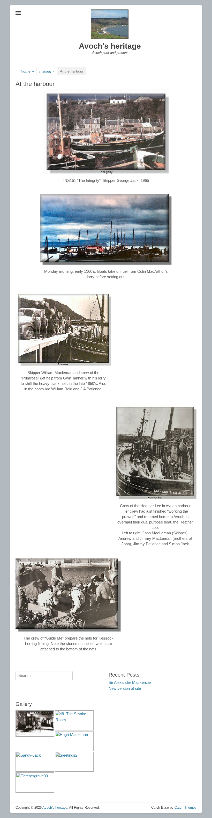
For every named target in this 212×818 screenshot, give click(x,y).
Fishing (47, 71)
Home (27, 71)
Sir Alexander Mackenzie (130, 682)
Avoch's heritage (110, 46)
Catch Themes (185, 807)
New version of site (125, 688)
